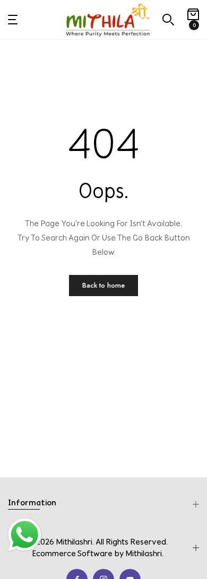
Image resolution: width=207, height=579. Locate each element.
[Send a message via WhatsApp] (24, 534)
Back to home (103, 285)
